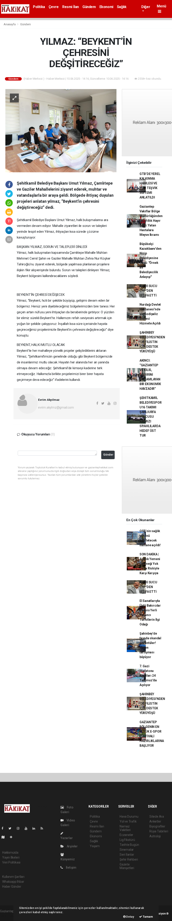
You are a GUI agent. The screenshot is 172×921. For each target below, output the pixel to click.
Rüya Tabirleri (158, 831)
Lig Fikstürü (127, 840)
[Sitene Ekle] (13, 837)
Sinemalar (127, 849)
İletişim (70, 867)
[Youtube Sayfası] (28, 828)
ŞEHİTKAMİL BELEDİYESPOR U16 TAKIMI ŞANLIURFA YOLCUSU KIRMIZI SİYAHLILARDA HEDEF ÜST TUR (151, 416)
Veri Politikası (11, 862)
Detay (130, 916)
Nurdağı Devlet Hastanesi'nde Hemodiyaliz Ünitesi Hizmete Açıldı (150, 314)
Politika (39, 7)
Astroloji (155, 836)
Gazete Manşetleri (127, 866)
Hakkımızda (10, 852)
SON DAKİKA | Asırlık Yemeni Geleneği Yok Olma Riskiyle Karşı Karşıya (150, 563)
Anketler (155, 821)
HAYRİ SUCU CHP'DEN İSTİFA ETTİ (148, 290)
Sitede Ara (156, 816)
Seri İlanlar (127, 854)
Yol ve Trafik (128, 821)
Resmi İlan (70, 7)
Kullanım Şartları (13, 876)
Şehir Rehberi (129, 859)
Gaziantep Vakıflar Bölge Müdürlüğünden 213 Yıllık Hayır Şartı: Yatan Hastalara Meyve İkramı (151, 221)
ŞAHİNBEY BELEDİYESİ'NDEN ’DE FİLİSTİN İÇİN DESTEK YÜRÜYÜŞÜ (152, 342)
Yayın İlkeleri (10, 857)
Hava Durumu (129, 816)
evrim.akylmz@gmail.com (56, 407)
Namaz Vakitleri (125, 828)
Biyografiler (157, 826)
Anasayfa (10, 24)
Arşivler (72, 846)
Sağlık (122, 7)
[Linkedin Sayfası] (35, 828)
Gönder (108, 454)
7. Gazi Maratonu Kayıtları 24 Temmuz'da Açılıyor (148, 675)
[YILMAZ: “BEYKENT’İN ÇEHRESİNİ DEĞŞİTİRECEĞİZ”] (60, 130)
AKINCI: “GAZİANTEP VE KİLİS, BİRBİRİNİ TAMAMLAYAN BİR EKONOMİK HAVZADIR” (150, 374)
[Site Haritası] (5, 837)
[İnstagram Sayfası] (20, 828)
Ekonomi (106, 7)
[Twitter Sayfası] (12, 828)
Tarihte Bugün (129, 844)
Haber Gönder (11, 886)
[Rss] (44, 828)
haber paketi (8, 916)
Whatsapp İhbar (13, 881)
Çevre (54, 7)
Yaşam (95, 846)
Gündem (89, 7)
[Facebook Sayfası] (4, 828)
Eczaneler (126, 835)
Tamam (147, 916)
